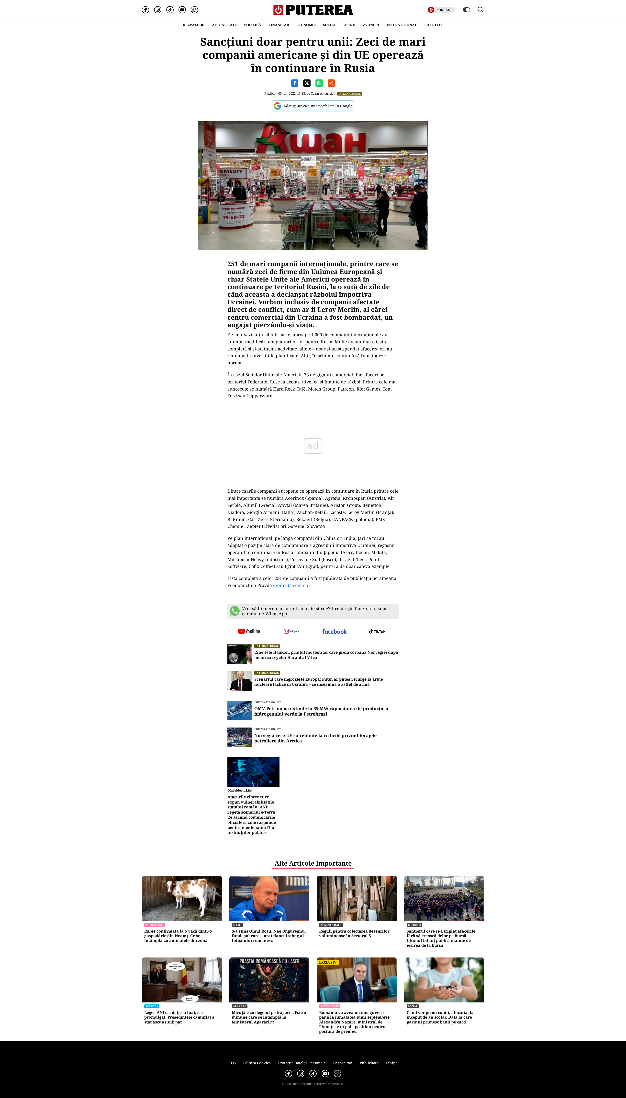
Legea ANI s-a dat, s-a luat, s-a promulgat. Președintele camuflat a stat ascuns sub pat (179, 1017)
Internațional (349, 93)
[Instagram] (157, 9)
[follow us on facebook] (334, 632)
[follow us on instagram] (291, 632)
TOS (232, 1063)
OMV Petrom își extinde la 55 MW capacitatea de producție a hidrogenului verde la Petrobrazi (321, 711)
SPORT (237, 925)
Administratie (331, 925)
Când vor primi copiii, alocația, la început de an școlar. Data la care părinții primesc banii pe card (440, 1017)
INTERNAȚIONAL (402, 24)
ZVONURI (371, 24)
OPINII (350, 24)
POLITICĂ (252, 24)
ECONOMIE (306, 24)
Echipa (391, 1063)
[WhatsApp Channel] (194, 9)
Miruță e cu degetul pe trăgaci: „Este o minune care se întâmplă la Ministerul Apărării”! (269, 1017)
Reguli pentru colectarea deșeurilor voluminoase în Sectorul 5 (354, 933)
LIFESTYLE (433, 24)
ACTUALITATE (224, 24)
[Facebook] (145, 9)
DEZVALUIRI (194, 24)
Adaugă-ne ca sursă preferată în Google (317, 105)
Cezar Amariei (321, 93)
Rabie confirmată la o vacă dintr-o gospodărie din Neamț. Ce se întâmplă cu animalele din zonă (178, 936)
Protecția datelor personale (302, 1063)
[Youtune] (182, 9)
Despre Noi (342, 1063)
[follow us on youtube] (248, 632)
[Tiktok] (170, 9)
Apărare (239, 1006)
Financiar (278, 24)
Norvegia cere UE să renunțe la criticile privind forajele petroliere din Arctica (315, 738)
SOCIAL (329, 24)
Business (414, 925)
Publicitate (369, 1063)
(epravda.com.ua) (291, 585)
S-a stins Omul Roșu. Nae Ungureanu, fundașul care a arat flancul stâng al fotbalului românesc (269, 936)
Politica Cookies (257, 1063)
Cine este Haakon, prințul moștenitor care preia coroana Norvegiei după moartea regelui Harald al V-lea (326, 655)
